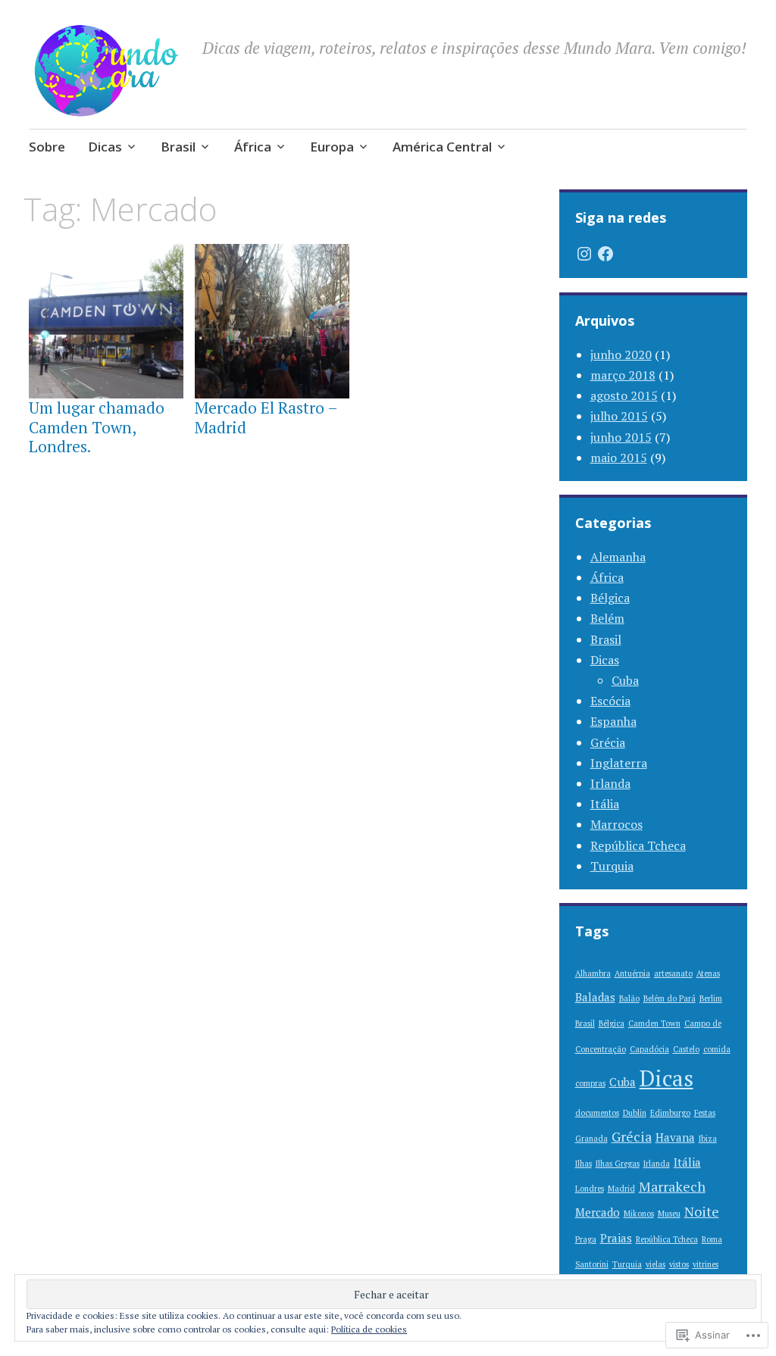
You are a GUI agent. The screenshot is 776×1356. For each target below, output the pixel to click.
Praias (616, 1237)
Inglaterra (618, 763)
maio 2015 (618, 457)
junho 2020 (621, 354)
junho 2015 (621, 437)
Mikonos (639, 1213)
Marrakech (672, 1186)
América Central (442, 146)
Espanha (613, 721)
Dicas (105, 146)
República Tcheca (638, 845)
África (252, 146)
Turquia (612, 866)
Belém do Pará (669, 998)
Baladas (595, 997)
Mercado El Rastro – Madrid (266, 417)
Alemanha (618, 556)
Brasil (178, 146)
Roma (712, 1239)
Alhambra (593, 973)
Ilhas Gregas (618, 1163)
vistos (679, 1264)
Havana (675, 1137)
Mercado (597, 1212)
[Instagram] (584, 254)
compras (590, 1083)
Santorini (592, 1264)
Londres (589, 1188)
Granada (591, 1138)
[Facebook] (605, 254)
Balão (629, 998)
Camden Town (654, 1023)
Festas (704, 1113)
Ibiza (708, 1138)
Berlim (710, 998)
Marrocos (616, 824)
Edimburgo (670, 1113)
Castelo (686, 1049)
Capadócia (649, 1049)
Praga (585, 1239)
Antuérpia (632, 973)
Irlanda (610, 783)
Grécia (607, 742)
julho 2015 (619, 416)
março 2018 (623, 375)
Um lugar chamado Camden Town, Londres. (96, 426)
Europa (332, 146)
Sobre (47, 146)
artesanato (673, 973)
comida (717, 1049)
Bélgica (610, 597)
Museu (669, 1213)
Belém (607, 618)
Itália (604, 803)
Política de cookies (369, 1329)
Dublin (634, 1113)
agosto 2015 (624, 395)
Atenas (708, 973)
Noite (701, 1211)
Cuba (625, 680)
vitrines (705, 1264)
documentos (597, 1113)
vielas (655, 1264)
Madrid (621, 1188)
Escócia (610, 700)
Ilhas (583, 1163)
